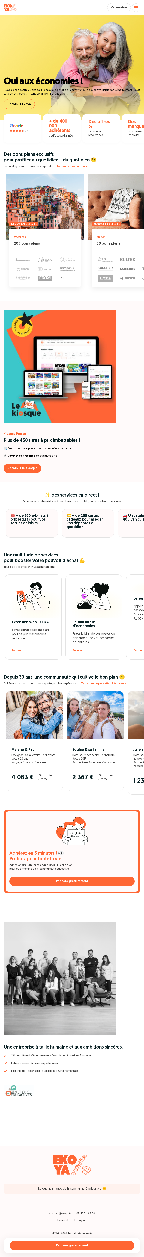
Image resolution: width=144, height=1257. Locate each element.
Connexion (119, 7)
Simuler (77, 650)
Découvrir (18, 650)
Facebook (63, 1220)
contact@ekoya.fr (60, 1213)
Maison (101, 237)
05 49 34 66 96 (85, 1213)
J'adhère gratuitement (72, 1245)
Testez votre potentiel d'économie (103, 683)
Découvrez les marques (72, 166)
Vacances (20, 237)
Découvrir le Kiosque (22, 468)
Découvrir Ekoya (19, 104)
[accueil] (10, 7)
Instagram (80, 1220)
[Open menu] (136, 8)
